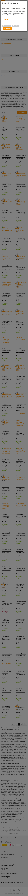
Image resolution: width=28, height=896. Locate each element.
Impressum (6, 18)
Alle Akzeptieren (7, 28)
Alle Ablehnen (16, 25)
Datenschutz (6, 19)
